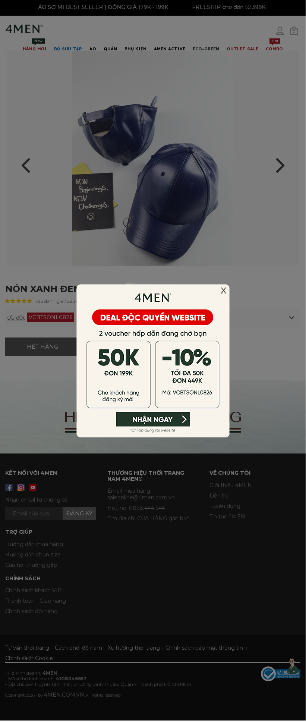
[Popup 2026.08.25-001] (153, 360)
